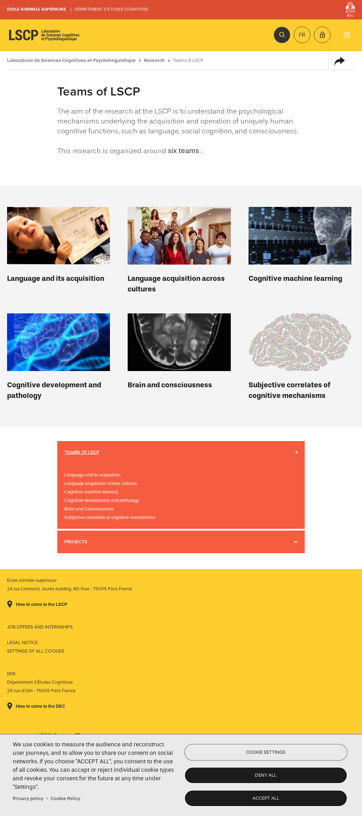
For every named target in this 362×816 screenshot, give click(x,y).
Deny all (265, 775)
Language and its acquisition (55, 278)
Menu (346, 35)
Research (154, 60)
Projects (75, 542)
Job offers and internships (40, 627)
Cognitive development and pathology (54, 390)
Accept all (265, 798)
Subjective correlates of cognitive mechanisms (290, 390)
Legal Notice (22, 643)
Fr (302, 35)
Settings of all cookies (35, 651)
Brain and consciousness (170, 385)
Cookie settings (265, 752)
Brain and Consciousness (89, 509)
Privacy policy (28, 798)
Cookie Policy (65, 798)
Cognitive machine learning (295, 278)
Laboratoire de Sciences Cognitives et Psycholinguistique (44, 35)
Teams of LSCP (81, 452)
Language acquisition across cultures (176, 283)
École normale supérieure (36, 9)
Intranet (322, 35)
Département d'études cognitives (111, 9)
